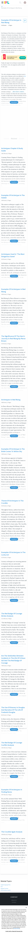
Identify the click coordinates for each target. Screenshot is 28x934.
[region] (14, 919)
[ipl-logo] (6, 3)
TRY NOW (22, 57)
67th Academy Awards (6, 890)
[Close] (26, 907)
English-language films (6, 884)
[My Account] (25, 2)
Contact (14, 902)
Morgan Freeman (4, 888)
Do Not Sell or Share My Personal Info (14, 931)
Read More (14, 182)
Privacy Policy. (16, 928)
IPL (2, 6)
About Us (14, 900)
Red (25, 76)
